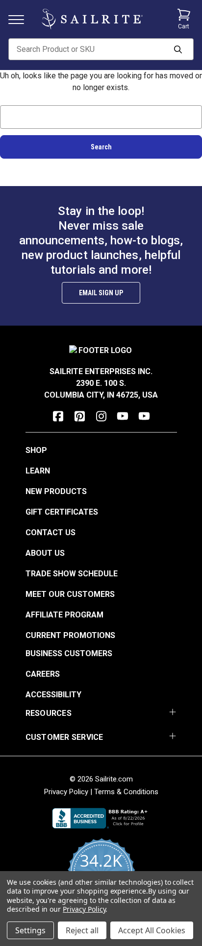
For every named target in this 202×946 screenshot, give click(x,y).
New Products (56, 491)
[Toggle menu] (20, 18)
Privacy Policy (66, 791)
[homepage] (92, 19)
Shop (36, 450)
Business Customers (68, 653)
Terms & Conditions (126, 791)
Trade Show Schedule (71, 573)
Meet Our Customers (70, 594)
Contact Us (50, 532)
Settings (30, 930)
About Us (45, 553)
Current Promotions (70, 635)
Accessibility (53, 694)
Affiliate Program (64, 614)
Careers (42, 674)
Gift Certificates (61, 512)
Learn (37, 470)
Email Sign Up (101, 293)
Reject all (82, 930)
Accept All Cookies (151, 930)
